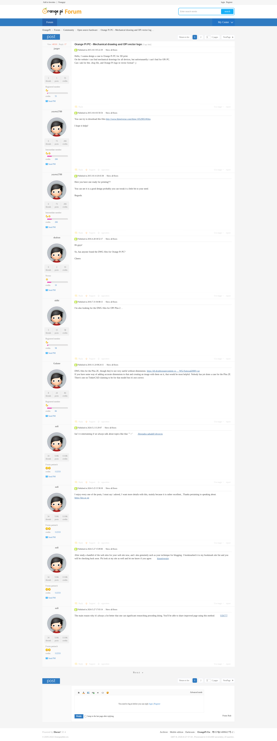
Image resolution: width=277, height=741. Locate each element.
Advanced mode (196, 692)
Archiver (164, 732)
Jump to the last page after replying (100, 716)
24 (57, 393)
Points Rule (226, 716)
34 (48, 456)
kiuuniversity (163, 558)
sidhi (57, 300)
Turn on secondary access (234, 2)
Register (229, 2)
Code (102, 692)
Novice (48, 276)
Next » (138, 672)
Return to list (184, 37)
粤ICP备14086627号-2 (222, 732)
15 (57, 330)
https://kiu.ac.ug (82, 498)
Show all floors (111, 50)
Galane (56, 363)
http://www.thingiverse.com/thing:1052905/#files (128, 119)
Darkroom (190, 732)
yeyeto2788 (56, 111)
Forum (49, 22)
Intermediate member (53, 150)
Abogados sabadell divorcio (150, 434)
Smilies (107, 692)
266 (65, 141)
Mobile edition (176, 732)
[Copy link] (147, 44)
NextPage (227, 37)
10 (65, 267)
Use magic (218, 107)
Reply (81, 107)
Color (83, 692)
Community (68, 30)
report (228, 107)
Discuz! (57, 732)
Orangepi (61, 2)
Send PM (52, 101)
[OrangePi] (63, 14)
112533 (58, 472)
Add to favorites (49, 2)
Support (92, 170)
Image (88, 692)
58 (65, 330)
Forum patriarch (52, 464)
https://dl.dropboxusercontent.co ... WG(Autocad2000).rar (173, 371)
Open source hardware (87, 30)
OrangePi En (203, 732)
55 (65, 78)
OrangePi (46, 30)
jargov (57, 48)
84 (65, 393)
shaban (56, 237)
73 (57, 141)
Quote (98, 692)
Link (93, 692)
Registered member (53, 87)
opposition (105, 170)
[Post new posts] (51, 37)
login (223, 2)
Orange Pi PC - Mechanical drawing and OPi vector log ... (127, 30)
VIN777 (223, 615)
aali (57, 426)
